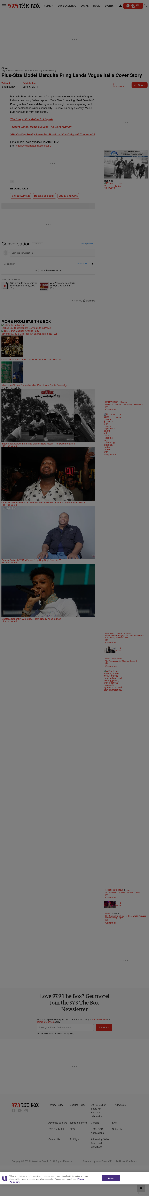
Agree (110, 1178)
